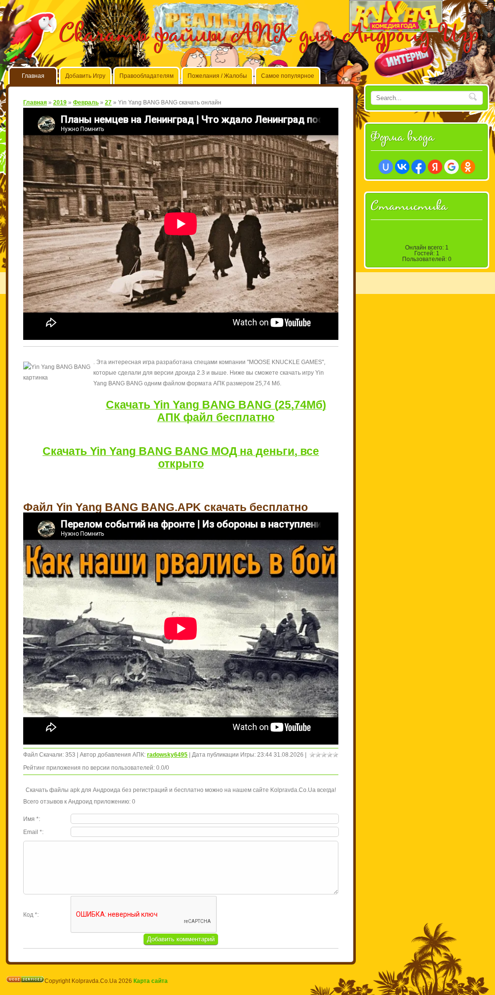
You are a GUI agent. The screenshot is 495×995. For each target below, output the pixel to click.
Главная (35, 102)
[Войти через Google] (451, 167)
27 (108, 102)
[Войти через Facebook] (418, 167)
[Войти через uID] (386, 167)
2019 (60, 102)
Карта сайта (150, 981)
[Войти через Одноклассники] (468, 167)
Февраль (86, 102)
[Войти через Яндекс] (435, 167)
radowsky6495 (167, 754)
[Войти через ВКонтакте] (402, 167)
